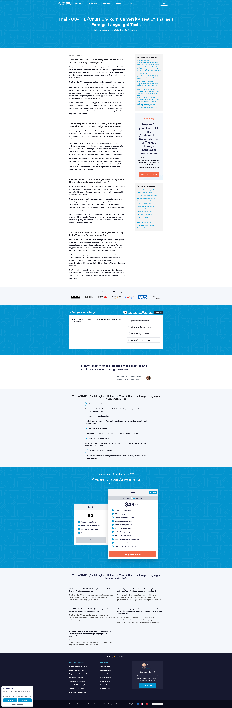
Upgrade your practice (149, 174)
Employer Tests (105, 681)
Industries (119, 4)
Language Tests (105, 670)
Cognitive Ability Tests (144, 203)
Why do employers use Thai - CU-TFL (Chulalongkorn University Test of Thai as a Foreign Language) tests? (149, 68)
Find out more (147, 685)
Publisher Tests (105, 689)
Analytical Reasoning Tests (145, 228)
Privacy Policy (107, 704)
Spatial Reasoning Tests (144, 211)
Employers (106, 4)
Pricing (130, 4)
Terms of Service (93, 704)
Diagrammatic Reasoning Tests (147, 195)
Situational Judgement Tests (146, 198)
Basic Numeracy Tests (144, 220)
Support (118, 704)
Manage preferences (17, 704)
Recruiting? (129, 704)
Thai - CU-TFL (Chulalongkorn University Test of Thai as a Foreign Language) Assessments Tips (148, 99)
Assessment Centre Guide (77, 692)
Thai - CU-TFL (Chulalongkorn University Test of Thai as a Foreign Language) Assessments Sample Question (148, 92)
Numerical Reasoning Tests (145, 190)
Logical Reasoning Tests (144, 214)
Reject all (24, 700)
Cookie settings (157, 704)
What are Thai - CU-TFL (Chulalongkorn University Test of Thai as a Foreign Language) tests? (148, 62)
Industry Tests (105, 685)
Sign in (164, 4)
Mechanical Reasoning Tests (146, 206)
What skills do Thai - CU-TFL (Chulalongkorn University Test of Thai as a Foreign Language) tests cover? (148, 84)
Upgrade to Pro (133, 554)
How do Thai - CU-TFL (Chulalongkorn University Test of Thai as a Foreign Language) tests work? (148, 76)
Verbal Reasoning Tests (144, 192)
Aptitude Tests (105, 666)
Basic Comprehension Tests (146, 222)
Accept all (10, 700)
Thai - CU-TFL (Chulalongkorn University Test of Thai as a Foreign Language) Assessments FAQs (148, 106)
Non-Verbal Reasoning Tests (146, 209)
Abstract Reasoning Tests (145, 201)
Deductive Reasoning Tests (145, 225)
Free (91, 539)
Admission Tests (105, 674)
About (71, 704)
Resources (80, 704)
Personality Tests (142, 217)
